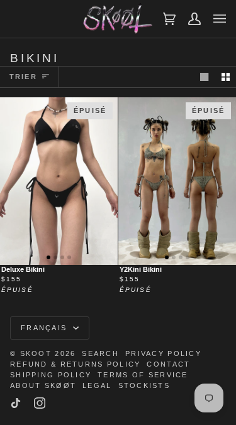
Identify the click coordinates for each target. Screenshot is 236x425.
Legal (96, 385)
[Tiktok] (15, 403)
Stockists (144, 385)
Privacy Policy (163, 353)
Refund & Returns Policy (75, 364)
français (45, 327)
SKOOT (36, 353)
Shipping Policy (50, 375)
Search (100, 353)
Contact (168, 364)
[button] (48, 257)
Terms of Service (143, 375)
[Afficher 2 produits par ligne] (225, 77)
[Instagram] (39, 403)
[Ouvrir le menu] (213, 19)
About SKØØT (43, 385)
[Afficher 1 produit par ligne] (204, 77)
